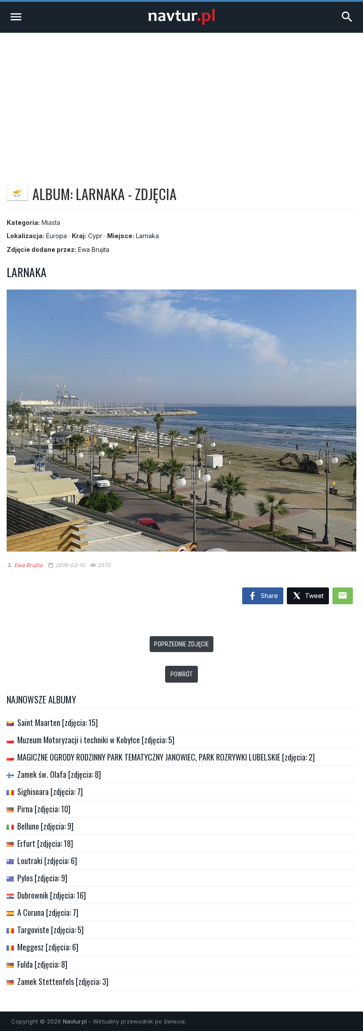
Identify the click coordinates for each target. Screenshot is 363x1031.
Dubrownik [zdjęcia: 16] (51, 895)
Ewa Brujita (93, 249)
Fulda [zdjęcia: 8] (42, 964)
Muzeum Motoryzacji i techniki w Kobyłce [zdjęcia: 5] (95, 739)
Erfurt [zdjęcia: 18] (45, 843)
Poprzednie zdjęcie (181, 644)
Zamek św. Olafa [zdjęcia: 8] (59, 774)
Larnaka (147, 235)
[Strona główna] (181, 22)
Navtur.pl (75, 1021)
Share (268, 595)
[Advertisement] (181, 99)
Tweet (313, 595)
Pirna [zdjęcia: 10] (43, 809)
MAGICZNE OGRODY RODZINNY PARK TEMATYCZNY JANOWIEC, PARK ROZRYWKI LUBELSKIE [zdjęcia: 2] (166, 757)
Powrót (181, 674)
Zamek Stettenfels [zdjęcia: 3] (62, 981)
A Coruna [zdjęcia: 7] (47, 912)
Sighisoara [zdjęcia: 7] (50, 791)
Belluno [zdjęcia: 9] (45, 826)
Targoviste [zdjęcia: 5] (50, 929)
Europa (56, 235)
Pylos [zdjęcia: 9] (42, 878)
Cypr (95, 235)
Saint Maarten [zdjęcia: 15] (57, 722)
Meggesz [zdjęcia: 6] (47, 947)
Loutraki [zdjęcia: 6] (47, 860)
